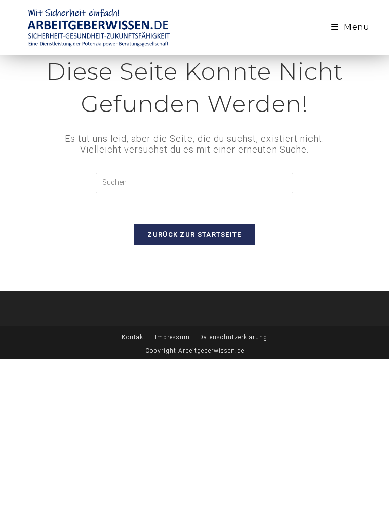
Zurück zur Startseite (194, 234)
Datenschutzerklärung (233, 337)
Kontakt (134, 337)
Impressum (172, 337)
